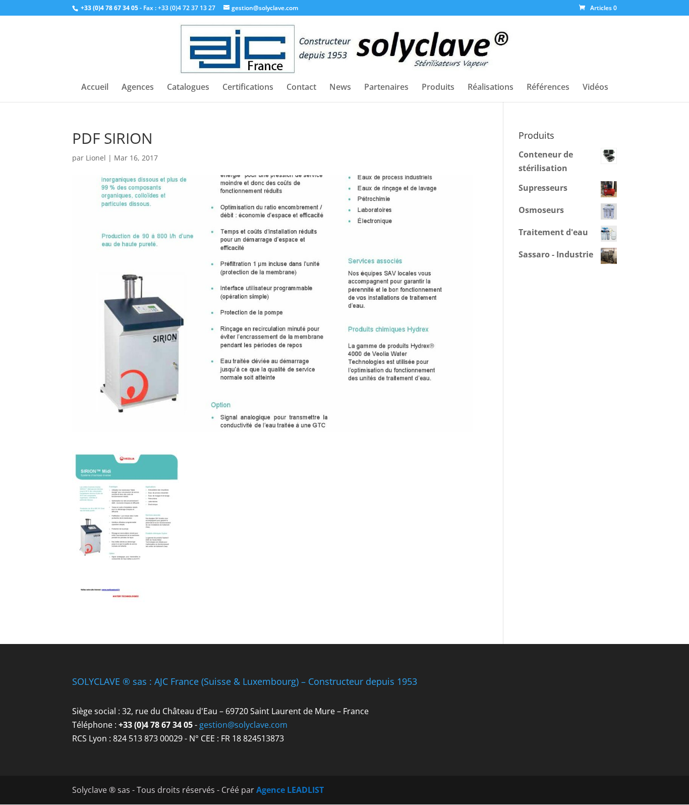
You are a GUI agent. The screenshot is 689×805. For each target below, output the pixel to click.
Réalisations (490, 87)
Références (548, 87)
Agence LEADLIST (290, 789)
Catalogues (188, 87)
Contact (301, 87)
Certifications (247, 87)
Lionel (96, 158)
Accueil (94, 87)
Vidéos (595, 87)
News (340, 87)
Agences (138, 87)
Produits (438, 87)
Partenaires (386, 87)
